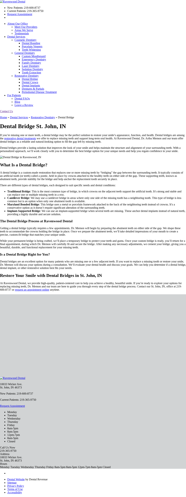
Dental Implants (31, 85)
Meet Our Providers (26, 26)
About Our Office (17, 23)
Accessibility (14, 492)
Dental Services (16, 36)
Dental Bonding (31, 43)
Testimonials (22, 33)
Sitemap (12, 482)
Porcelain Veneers (32, 46)
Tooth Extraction (31, 72)
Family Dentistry (31, 62)
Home (3, 117)
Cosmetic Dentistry (26, 39)
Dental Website (16, 479)
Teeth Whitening (31, 49)
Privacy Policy (15, 485)
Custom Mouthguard (34, 56)
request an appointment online (32, 289)
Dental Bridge (30, 79)
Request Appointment (19, 14)
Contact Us (6, 111)
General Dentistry (25, 52)
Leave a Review (24, 105)
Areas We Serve (24, 30)
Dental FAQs (22, 98)
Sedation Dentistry (32, 69)
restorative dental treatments (20, 138)
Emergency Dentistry (34, 59)
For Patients (14, 95)
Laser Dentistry (30, 66)
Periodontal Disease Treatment (39, 92)
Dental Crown (30, 82)
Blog (17, 101)
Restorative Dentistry (27, 75)
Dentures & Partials (33, 88)
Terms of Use (15, 489)
